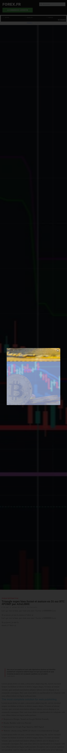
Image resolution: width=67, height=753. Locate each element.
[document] (33, 376)
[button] (58, 350)
